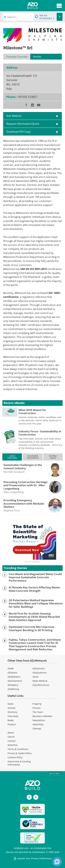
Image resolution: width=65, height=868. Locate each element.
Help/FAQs (38, 724)
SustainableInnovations (32, 456)
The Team (37, 712)
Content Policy (15, 757)
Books (11, 720)
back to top (54, 773)
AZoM (11, 668)
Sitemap (36, 728)
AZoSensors (38, 668)
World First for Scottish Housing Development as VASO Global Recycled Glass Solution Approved (34, 617)
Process (36, 707)
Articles (11, 707)
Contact (12, 740)
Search (11, 736)
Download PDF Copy (18, 131)
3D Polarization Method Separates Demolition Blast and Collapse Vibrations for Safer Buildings (36, 603)
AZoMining (13, 689)
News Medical (39, 680)
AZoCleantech (15, 680)
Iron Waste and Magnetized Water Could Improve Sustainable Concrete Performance (35, 577)
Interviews (13, 716)
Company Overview (16, 56)
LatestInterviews (12, 456)
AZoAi (35, 676)
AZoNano (12, 672)
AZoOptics (13, 684)
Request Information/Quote (22, 123)
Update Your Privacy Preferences (34, 858)
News (10, 703)
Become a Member (42, 716)
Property (36, 703)
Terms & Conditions (18, 749)
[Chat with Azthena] (57, 861)
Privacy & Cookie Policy (19, 753)
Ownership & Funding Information (19, 763)
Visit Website (14, 116)
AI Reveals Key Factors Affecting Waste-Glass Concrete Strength (34, 589)
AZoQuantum (39, 672)
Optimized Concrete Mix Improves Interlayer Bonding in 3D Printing (31, 628)
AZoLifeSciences (40, 684)
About (11, 732)
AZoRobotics (14, 676)
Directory (12, 712)
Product (12, 724)
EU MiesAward (53, 456)
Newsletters (38, 720)
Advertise (13, 744)
